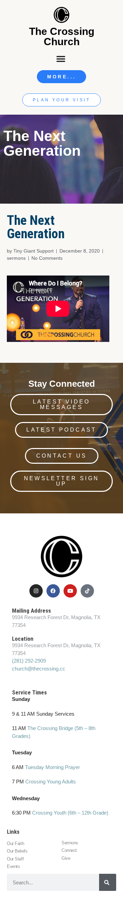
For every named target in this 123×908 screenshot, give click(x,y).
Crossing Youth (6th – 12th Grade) (70, 813)
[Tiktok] (87, 591)
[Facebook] (53, 591)
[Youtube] (70, 591)
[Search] (107, 882)
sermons (16, 258)
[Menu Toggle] (61, 58)
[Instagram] (36, 591)
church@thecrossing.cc (38, 669)
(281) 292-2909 (29, 661)
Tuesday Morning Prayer (52, 767)
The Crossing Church (61, 36)
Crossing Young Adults (50, 781)
